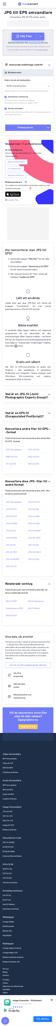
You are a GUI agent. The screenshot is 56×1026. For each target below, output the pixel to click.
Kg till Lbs (7, 900)
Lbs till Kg (7, 895)
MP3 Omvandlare (10, 785)
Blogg (5, 972)
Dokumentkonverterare (12, 856)
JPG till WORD (12, 559)
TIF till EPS (11, 464)
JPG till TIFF (11, 516)
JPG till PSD (11, 538)
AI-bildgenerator (15, 169)
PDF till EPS (33, 464)
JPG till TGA (33, 545)
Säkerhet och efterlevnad (13, 986)
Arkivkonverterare (10, 883)
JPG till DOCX (34, 552)
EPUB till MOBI (9, 852)
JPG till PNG (11, 523)
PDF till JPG (8, 816)
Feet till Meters (9, 904)
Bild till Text (11, 615)
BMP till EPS (12, 457)
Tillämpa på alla (25, 127)
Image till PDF (8, 825)
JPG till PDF (11, 552)
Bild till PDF (11, 601)
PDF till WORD (8, 842)
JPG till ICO (11, 566)
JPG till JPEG (34, 538)
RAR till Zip (7, 869)
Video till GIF (8, 763)
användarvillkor (42, 50)
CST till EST (7, 878)
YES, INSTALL (42, 1019)
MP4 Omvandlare (10, 759)
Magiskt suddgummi (16, 175)
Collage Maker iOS (10, 953)
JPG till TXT (11, 509)
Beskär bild (7, 931)
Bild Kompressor (36, 601)
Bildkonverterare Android (13, 957)
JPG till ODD (34, 523)
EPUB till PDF (8, 847)
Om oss (6, 969)
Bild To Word (34, 608)
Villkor (5, 983)
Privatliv (6, 980)
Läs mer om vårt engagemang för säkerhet (28, 665)
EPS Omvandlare (14, 450)
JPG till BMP (34, 516)
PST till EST (7, 874)
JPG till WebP (34, 531)
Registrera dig (35, 43)
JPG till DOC (34, 559)
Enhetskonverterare (11, 909)
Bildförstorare (8, 926)
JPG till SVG (33, 509)
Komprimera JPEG (14, 608)
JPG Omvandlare (14, 502)
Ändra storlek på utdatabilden (17, 80)
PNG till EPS (33, 457)
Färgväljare (7, 935)
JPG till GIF (11, 531)
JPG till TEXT (34, 502)
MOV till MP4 (8, 768)
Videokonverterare (10, 772)
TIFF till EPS (33, 450)
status (5, 993)
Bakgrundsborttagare (16, 162)
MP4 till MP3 (8, 790)
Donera (6, 975)
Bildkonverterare (9, 830)
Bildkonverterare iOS (11, 962)
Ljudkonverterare (10, 799)
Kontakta (6, 989)
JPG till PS (11, 545)
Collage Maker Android (12, 948)
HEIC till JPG (8, 821)
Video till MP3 (8, 794)
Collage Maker (8, 922)
